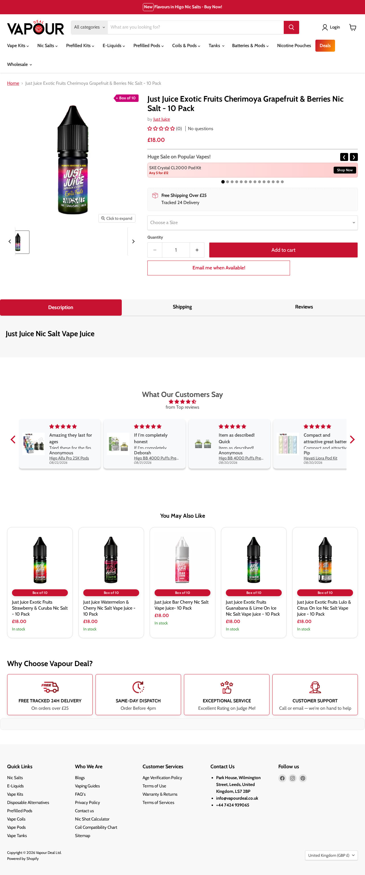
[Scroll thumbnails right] (132, 241)
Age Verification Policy (162, 777)
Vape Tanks (17, 835)
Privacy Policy (87, 802)
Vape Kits (17, 45)
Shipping (182, 307)
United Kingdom (328, 855)
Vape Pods (16, 827)
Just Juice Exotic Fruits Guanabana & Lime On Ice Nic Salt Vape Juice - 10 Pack (253, 608)
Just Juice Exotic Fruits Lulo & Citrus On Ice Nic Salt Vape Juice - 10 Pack (324, 608)
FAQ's (80, 794)
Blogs (80, 777)
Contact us (84, 810)
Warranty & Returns (160, 794)
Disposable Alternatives (28, 802)
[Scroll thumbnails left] (10, 241)
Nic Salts (46, 45)
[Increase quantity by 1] (197, 250)
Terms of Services (158, 802)
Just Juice (161, 119)
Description (60, 307)
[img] (182, 401)
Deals (325, 45)
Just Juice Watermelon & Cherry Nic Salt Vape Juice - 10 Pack (109, 608)
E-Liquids (113, 45)
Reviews (304, 307)
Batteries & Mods (249, 45)
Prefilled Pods (147, 45)
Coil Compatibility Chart (96, 827)
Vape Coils (16, 819)
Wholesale (18, 64)
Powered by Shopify (23, 858)
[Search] (291, 27)
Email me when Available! (218, 268)
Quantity (155, 237)
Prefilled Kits (79, 45)
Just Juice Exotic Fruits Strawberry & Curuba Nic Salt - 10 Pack (40, 608)
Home (13, 83)
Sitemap (82, 835)
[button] (161, 128)
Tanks (215, 45)
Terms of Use (154, 786)
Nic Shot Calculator (92, 819)
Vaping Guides (87, 786)
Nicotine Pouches (294, 45)
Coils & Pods (185, 45)
